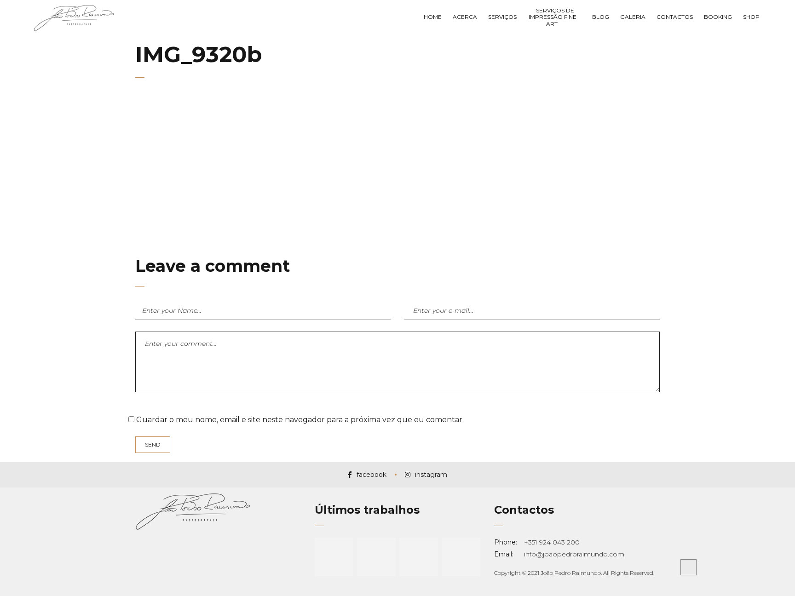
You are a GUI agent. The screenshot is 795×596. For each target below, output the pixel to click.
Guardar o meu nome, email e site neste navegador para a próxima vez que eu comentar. (300, 419)
